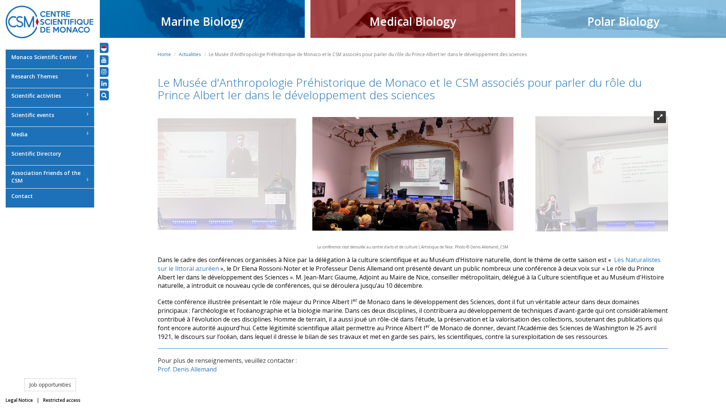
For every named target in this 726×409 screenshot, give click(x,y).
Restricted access (62, 400)
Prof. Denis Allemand (187, 369)
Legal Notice (19, 400)
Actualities (190, 54)
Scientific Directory (36, 153)
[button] (104, 48)
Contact (22, 196)
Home (164, 54)
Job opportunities (50, 384)
